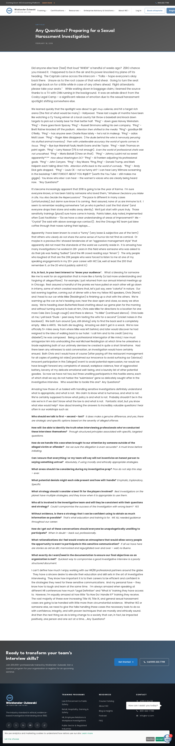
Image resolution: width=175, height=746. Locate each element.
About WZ (123, 10)
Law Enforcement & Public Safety (74, 703)
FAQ (101, 720)
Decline (150, 739)
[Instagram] (37, 725)
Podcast (103, 715)
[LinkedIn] (23, 725)
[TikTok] (44, 725)
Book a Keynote (154, 10)
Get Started (124, 662)
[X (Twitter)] (16, 725)
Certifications (57, 10)
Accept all (161, 739)
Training (41, 10)
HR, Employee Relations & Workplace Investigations (74, 719)
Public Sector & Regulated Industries (74, 727)
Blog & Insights (106, 711)
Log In (138, 10)
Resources (74, 10)
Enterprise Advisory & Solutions (98, 10)
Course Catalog (106, 701)
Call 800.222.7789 (156, 662)
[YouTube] (30, 725)
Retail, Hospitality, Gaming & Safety (75, 711)
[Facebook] (9, 725)
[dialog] (86, 736)
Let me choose (12, 739)
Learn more (48, 3)
